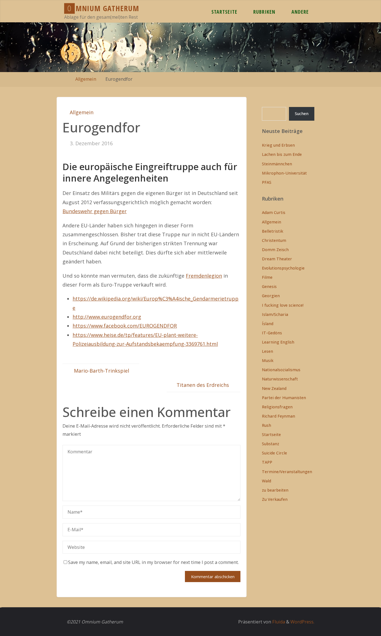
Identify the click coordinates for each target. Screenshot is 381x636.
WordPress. (302, 622)
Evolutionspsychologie (283, 268)
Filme (267, 277)
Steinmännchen (277, 163)
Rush (266, 425)
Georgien (271, 295)
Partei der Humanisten (284, 397)
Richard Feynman (278, 416)
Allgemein (85, 79)
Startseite (271, 434)
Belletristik (272, 231)
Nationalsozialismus (281, 369)
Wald (266, 480)
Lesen (267, 351)
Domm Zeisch (275, 249)
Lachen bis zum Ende (282, 154)
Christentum (274, 240)
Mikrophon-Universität (284, 173)
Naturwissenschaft (280, 379)
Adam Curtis (273, 212)
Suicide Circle (274, 453)
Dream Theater (277, 258)
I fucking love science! (282, 305)
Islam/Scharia (275, 314)
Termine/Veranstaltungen (287, 471)
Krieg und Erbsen (278, 145)
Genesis (269, 286)
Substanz (270, 443)
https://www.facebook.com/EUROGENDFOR (125, 325)
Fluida (278, 622)
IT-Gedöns (272, 332)
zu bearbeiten (275, 490)
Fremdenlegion (204, 275)
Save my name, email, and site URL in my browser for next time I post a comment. (153, 562)
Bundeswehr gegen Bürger (94, 211)
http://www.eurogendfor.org (107, 316)
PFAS (266, 182)
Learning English (278, 342)
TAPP (267, 462)
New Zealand (274, 388)
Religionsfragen (277, 406)
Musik (267, 360)
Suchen (301, 113)
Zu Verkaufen (275, 499)
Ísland (267, 323)
